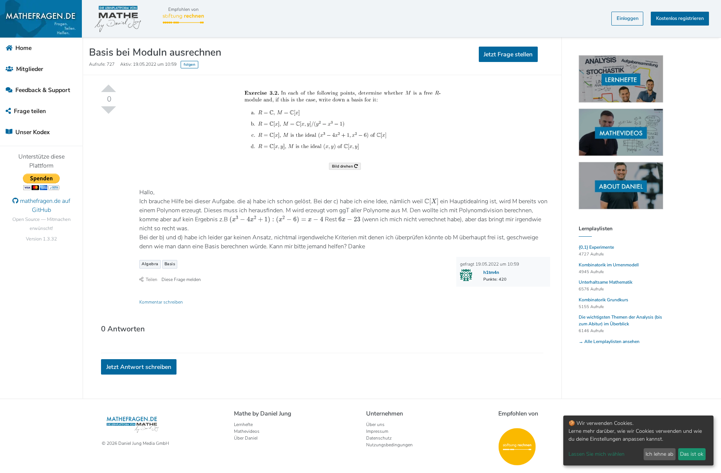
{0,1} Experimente (596, 247)
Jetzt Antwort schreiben (138, 367)
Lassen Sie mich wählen (596, 454)
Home (23, 48)
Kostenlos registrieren (680, 18)
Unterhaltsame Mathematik (605, 282)
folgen (189, 64)
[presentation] (431, 202)
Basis (169, 264)
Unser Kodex (32, 132)
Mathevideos (246, 431)
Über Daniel (246, 438)
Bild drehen (343, 166)
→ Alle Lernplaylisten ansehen (609, 342)
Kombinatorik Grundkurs (603, 300)
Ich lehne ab (659, 454)
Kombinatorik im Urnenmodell (609, 265)
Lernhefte (243, 425)
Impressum (377, 431)
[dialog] (638, 440)
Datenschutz (379, 438)
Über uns (375, 425)
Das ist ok (691, 454)
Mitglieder (29, 69)
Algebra (150, 264)
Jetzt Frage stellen (508, 54)
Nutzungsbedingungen (389, 445)
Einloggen (627, 18)
